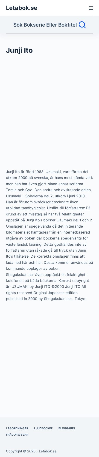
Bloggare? (66, 428)
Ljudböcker (43, 428)
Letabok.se (21, 7)
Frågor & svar (17, 434)
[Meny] (91, 8)
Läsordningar (17, 428)
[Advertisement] (49, 114)
